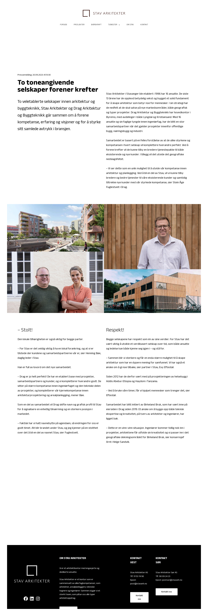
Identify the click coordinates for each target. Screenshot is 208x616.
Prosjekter (79, 25)
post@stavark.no (138, 584)
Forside (63, 25)
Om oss (68, 610)
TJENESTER (112, 25)
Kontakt (144, 25)
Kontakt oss (139, 597)
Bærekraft (96, 25)
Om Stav (130, 25)
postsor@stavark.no (172, 580)
